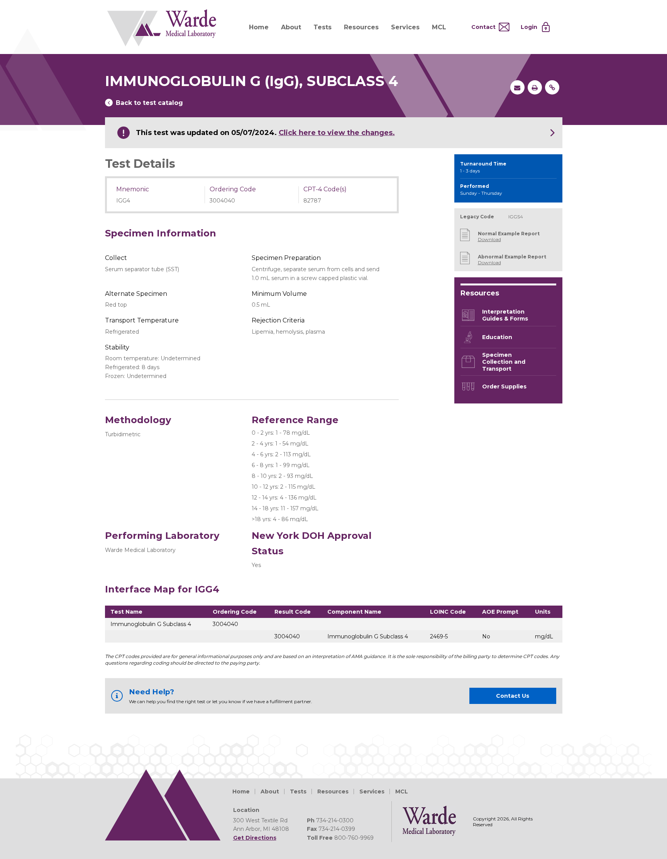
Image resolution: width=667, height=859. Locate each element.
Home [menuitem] (259, 27)
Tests (298, 791)
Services (371, 791)
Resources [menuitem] (361, 27)
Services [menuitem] (405, 27)
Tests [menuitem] (322, 27)
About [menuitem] (291, 27)
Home (241, 791)
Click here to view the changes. (337, 132)
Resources (333, 791)
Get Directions (254, 837)
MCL (401, 791)
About (270, 791)
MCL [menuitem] (439, 27)
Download (489, 239)
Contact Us (512, 695)
